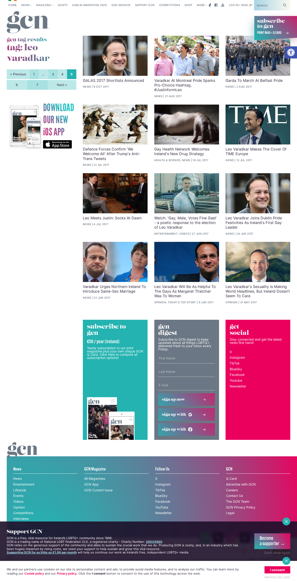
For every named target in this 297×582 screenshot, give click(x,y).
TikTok (235, 363)
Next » (62, 85)
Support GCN (145, 5)
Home (12, 5)
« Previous (18, 74)
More (201, 5)
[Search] (285, 5)
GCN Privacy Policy (240, 507)
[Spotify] (41, 126)
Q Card (231, 478)
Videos (18, 501)
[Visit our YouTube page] (222, 5)
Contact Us (234, 496)
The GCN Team (237, 501)
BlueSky (236, 369)
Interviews (21, 519)
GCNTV (63, 5)
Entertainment (23, 484)
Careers (232, 490)
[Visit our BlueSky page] (209, 5)
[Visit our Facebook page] (215, 5)
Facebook (237, 375)
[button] (291, 52)
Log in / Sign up (240, 5)
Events (18, 496)
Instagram (237, 357)
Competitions (169, 5)
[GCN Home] (28, 22)
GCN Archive (121, 5)
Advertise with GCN (241, 484)
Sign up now (173, 399)
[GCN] (23, 455)
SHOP (188, 5)
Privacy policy (67, 573)
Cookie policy (34, 573)
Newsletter (238, 386)
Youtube (236, 380)
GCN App (91, 484)
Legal (230, 513)
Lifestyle (19, 490)
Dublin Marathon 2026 (89, 5)
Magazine (43, 5)
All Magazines (94, 478)
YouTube (161, 507)
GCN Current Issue (98, 490)
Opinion (19, 507)
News (25, 5)
